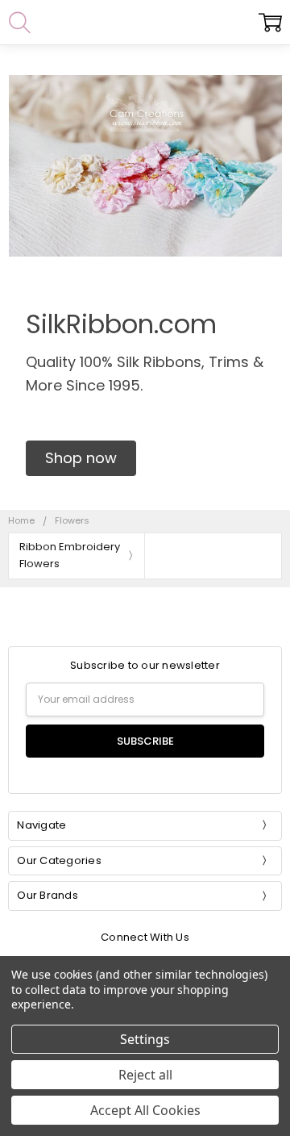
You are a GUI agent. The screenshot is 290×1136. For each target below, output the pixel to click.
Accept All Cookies (145, 1110)
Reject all (145, 1075)
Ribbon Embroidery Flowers (69, 555)
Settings (145, 1039)
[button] (81, 459)
